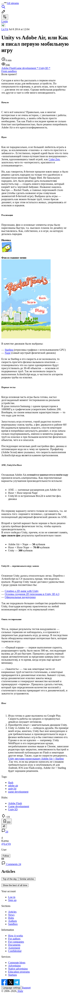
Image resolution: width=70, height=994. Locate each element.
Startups (12, 974)
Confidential (14, 951)
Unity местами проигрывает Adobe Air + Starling (36, 758)
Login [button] (4, 21)
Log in (11, 897)
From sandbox (9, 71)
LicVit (4, 29)
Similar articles (27, 879)
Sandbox (13, 924)
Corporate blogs (16, 962)
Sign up (12, 900)
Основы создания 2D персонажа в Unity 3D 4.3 (32, 594)
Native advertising (18, 968)
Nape (8, 352)
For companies (16, 941)
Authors (12, 920)
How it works (15, 935)
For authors (14, 938)
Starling (9, 349)
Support (26, 987)
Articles (12, 911)
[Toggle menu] (2, 4)
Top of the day (10, 879)
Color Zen (54, 159)
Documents (14, 944)
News (11, 914)
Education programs (19, 971)
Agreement (14, 947)
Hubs (11, 917)
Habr (20, 991)
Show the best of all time (15, 885)
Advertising (14, 965)
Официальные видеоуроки (20, 597)
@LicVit (6, 843)
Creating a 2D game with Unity (22, 591)
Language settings (12, 987)
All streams (13, 3)
